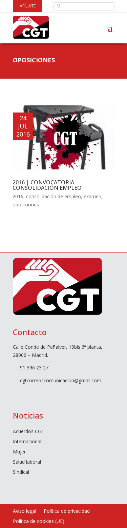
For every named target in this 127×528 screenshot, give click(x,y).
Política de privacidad (67, 511)
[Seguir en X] (28, 393)
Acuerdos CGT (28, 431)
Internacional (27, 442)
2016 (18, 196)
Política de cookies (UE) (38, 521)
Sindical (21, 472)
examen (92, 196)
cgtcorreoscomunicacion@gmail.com (60, 380)
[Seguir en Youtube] (42, 393)
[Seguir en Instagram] (55, 393)
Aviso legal (24, 511)
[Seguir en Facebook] (14, 393)
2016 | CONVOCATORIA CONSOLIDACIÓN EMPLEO (47, 185)
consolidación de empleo (53, 196)
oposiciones (26, 204)
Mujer (19, 452)
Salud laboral (27, 462)
